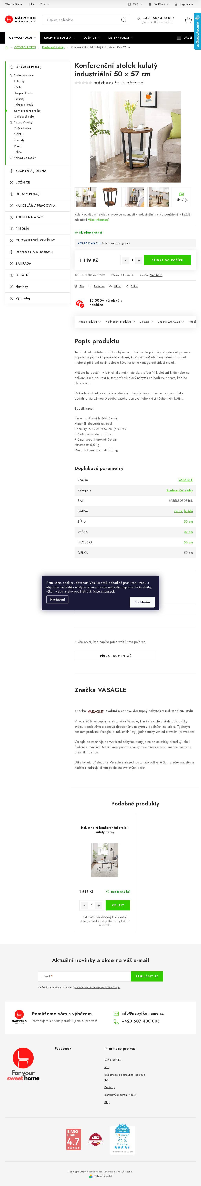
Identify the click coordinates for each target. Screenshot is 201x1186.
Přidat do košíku (168, 260)
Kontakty (109, 1087)
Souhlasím (142, 602)
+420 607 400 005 (158, 18)
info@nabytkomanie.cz (143, 1013)
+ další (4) (181, 200)
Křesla (17, 87)
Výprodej (23, 298)
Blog (107, 1102)
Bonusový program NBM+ (120, 1095)
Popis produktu (88, 322)
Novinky (22, 286)
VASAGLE (156, 275)
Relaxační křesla (24, 105)
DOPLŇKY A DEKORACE (35, 252)
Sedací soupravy (24, 75)
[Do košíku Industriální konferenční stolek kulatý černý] (118, 905)
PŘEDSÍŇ (22, 228)
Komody (19, 140)
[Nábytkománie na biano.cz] (73, 1139)
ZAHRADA (23, 263)
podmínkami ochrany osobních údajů (97, 987)
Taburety (19, 99)
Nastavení (57, 599)
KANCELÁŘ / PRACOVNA (36, 205)
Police (18, 152)
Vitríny (18, 146)
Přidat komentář (116, 656)
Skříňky (18, 134)
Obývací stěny (22, 128)
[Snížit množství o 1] (125, 260)
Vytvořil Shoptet (103, 1176)
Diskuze (144, 322)
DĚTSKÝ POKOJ (27, 194)
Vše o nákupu (13, 4)
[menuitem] (22, 38)
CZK (135, 4)
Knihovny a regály (25, 158)
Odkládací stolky (24, 117)
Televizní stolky (23, 122)
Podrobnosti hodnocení (129, 82)
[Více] (184, 38)
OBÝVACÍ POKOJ (29, 67)
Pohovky (19, 81)
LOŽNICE (23, 182)
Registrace (186, 4)
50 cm (188, 521)
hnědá (188, 511)
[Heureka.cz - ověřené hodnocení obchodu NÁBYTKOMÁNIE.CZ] (122, 1139)
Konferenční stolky (27, 111)
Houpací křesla (23, 93)
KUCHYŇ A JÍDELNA (31, 171)
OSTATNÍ (22, 275)
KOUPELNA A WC (29, 217)
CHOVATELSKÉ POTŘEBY (35, 240)
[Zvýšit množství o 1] (138, 260)
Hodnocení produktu (118, 322)
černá (178, 511)
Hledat (123, 20)
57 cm (188, 532)
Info (31, 4)
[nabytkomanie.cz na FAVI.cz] (95, 1139)
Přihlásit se (147, 976)
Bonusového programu (116, 243)
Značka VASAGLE (169, 322)
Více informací (103, 591)
